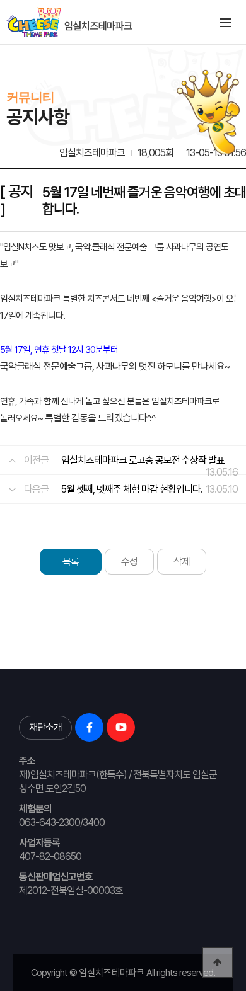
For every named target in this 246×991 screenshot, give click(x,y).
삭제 (181, 562)
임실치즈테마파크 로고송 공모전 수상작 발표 (143, 460)
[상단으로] (217, 962)
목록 (70, 562)
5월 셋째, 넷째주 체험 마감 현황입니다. (131, 489)
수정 (129, 562)
